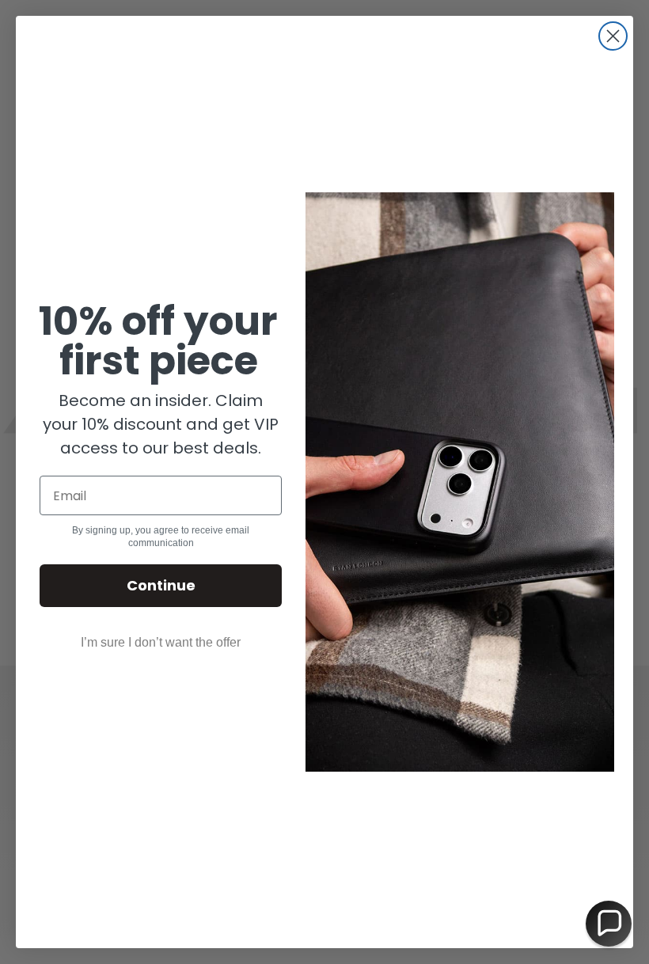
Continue (161, 585)
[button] (609, 924)
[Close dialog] (613, 36)
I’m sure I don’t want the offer (161, 642)
